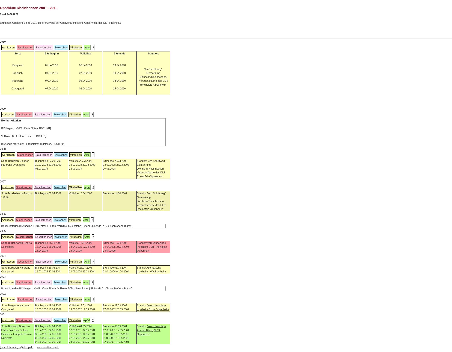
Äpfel (87, 47)
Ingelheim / (143, 271)
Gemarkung (154, 267)
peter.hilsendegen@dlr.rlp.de (17, 347)
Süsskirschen (25, 47)
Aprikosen (8, 114)
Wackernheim (158, 271)
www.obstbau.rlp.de (48, 347)
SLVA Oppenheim (159, 309)
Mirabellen (76, 47)
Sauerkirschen (43, 47)
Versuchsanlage (156, 243)
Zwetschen (61, 47)
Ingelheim (143, 246)
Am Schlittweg (145, 330)
